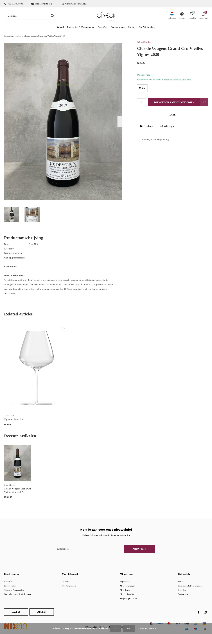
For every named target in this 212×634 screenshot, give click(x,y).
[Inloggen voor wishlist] (204, 102)
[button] (11, 214)
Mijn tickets (125, 590)
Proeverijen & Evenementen (81, 27)
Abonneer (139, 549)
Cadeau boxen (118, 27)
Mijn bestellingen (127, 586)
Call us (16, 612)
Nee (128, 628)
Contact (131, 27)
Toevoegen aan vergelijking (155, 139)
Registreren (125, 581)
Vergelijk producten (128, 598)
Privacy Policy (10, 586)
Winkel (60, 27)
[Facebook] (199, 612)
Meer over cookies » (148, 628)
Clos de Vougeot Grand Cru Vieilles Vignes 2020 (17, 490)
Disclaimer (8, 581)
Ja (115, 628)
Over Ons (102, 27)
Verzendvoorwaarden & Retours (17, 594)
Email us (41, 612)
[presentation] (119, 121)
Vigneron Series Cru (14, 419)
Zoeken (52, 16)
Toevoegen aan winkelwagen (174, 102)
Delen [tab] (172, 114)
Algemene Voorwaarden (14, 590)
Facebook (148, 126)
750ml (142, 88)
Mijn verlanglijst (127, 594)
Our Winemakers (147, 27)
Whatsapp (169, 126)
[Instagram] (205, 612)
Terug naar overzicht (12, 36)
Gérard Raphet (144, 42)
